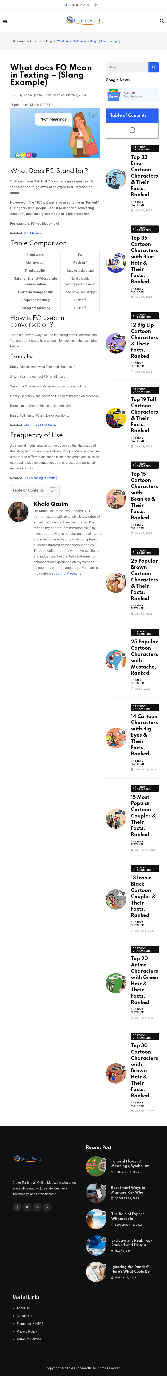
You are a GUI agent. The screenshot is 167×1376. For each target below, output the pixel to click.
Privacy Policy (27, 1331)
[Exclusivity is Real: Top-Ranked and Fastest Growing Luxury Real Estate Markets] (96, 1245)
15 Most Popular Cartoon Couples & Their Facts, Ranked (143, 816)
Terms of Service (29, 1339)
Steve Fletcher (137, 203)
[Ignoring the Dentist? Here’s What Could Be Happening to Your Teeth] (96, 1272)
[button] (153, 115)
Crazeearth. (83, 1368)
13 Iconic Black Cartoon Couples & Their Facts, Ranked (143, 897)
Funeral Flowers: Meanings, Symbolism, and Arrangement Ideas (132, 1166)
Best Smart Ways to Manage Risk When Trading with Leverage (131, 1192)
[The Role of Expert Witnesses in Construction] (96, 1219)
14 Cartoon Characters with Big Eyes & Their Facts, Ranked (144, 735)
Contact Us (24, 1316)
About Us (23, 1308)
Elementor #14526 (30, 1324)
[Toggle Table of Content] (50, 490)
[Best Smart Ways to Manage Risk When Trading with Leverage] (96, 1193)
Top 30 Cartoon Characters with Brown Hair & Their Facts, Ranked (144, 1070)
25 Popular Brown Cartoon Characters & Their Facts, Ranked (144, 580)
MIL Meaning (32, 233)
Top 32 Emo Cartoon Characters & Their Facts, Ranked (144, 176)
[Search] (162, 20)
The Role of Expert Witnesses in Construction (127, 1218)
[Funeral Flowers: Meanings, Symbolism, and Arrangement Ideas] (96, 1166)
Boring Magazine (68, 573)
